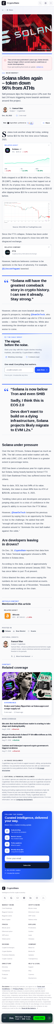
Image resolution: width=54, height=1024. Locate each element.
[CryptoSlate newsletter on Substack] (17, 898)
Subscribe (27, 865)
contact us (39, 67)
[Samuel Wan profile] (5, 644)
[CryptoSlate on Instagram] (37, 898)
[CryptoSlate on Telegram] (24, 898)
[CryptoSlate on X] (5, 898)
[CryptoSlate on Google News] (11, 898)
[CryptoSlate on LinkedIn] (30, 898)
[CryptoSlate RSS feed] (43, 898)
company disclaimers (24, 800)
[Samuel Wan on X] (12, 656)
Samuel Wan (17, 108)
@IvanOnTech (38, 314)
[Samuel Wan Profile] (5, 110)
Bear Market (12, 73)
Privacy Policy (18, 989)
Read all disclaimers (29, 1008)
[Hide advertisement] (49, 1018)
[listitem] (6, 631)
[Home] (2, 9)
